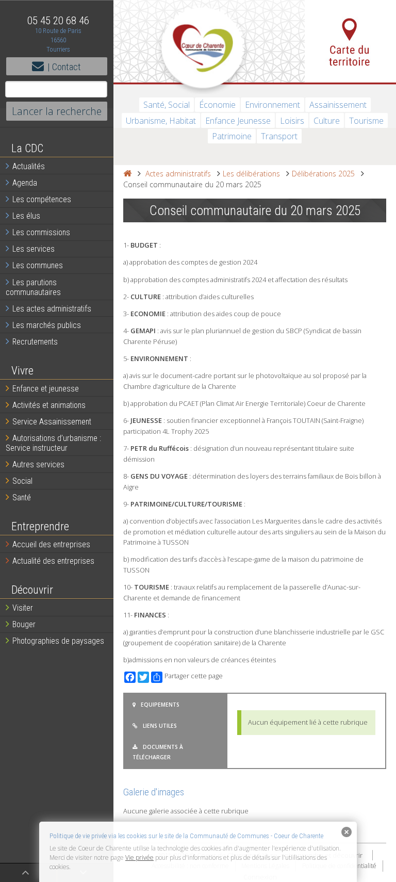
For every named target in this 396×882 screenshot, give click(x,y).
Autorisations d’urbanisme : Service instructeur (53, 443)
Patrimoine (232, 136)
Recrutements (35, 342)
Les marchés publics (46, 325)
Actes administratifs (178, 173)
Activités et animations (49, 405)
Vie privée (139, 857)
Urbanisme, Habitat (161, 120)
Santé (21, 497)
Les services (33, 249)
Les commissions (41, 232)
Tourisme (366, 120)
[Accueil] (127, 173)
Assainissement (338, 104)
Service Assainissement (51, 422)
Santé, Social (166, 104)
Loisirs (292, 120)
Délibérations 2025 (323, 173)
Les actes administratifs (51, 309)
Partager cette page (193, 676)
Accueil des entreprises (51, 544)
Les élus (26, 216)
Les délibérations (251, 173)
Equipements (160, 704)
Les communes (37, 265)
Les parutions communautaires (33, 287)
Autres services (38, 464)
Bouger (24, 624)
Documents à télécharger (158, 752)
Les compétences (41, 199)
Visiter (22, 608)
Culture (327, 120)
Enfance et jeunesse (45, 389)
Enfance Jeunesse (238, 120)
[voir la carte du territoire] (350, 41)
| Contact (64, 67)
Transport (279, 136)
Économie (217, 104)
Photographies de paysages (58, 641)
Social (22, 481)
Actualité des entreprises (53, 561)
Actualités (28, 166)
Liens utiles (160, 725)
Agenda (24, 183)
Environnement (272, 104)
